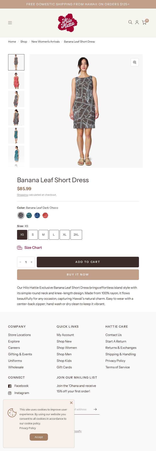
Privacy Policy (115, 361)
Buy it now (78, 274)
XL (65, 234)
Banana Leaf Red (45, 215)
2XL (76, 234)
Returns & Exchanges (120, 348)
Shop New (64, 341)
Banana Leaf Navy (37, 215)
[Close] (71, 403)
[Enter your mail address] (95, 409)
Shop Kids (64, 361)
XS (22, 234)
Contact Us (113, 335)
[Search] (130, 22)
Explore (14, 341)
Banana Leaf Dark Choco (21, 215)
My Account (65, 335)
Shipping (22, 194)
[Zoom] (135, 62)
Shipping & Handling (120, 354)
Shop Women (67, 348)
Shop (24, 41)
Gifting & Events (20, 354)
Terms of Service (117, 367)
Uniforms (15, 361)
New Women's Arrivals (45, 41)
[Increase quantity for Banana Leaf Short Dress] (31, 262)
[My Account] (137, 22)
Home (12, 41)
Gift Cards (64, 367)
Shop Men (64, 354)
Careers (14, 348)
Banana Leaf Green (29, 215)
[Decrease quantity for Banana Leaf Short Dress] (20, 262)
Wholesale (16, 367)
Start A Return (115, 341)
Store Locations (19, 335)
